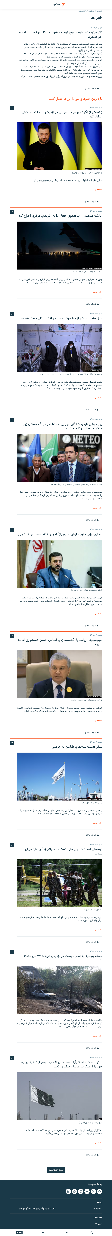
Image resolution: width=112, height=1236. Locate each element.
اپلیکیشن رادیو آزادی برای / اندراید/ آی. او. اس (37, 1208)
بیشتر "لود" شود (56, 1170)
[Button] (92, 88)
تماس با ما (97, 1208)
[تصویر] (67, 1232)
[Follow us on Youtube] (87, 1191)
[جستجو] (92, 1232)
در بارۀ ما (98, 1223)
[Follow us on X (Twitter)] (93, 1191)
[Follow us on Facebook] (99, 1191)
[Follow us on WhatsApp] (74, 1191)
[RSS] (68, 1191)
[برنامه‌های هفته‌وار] (43, 1232)
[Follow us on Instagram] (80, 1191)
